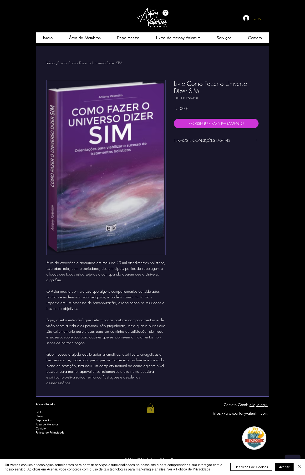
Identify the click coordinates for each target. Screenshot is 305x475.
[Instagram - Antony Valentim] (165, 13)
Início (50, 63)
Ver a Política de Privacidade (188, 469)
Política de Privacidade (50, 432)
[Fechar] (299, 467)
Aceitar (284, 467)
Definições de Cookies (251, 467)
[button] (151, 408)
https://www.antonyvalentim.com (240, 413)
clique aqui (258, 404)
